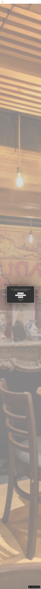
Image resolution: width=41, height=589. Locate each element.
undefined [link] (20, 300)
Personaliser (20, 297)
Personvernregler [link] (21, 299)
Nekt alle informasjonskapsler (20, 295)
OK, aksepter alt (20, 293)
